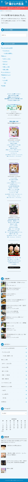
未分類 (3, 85)
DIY (5, 83)
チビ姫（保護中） (8, 53)
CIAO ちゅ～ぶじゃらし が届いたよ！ (15, 317)
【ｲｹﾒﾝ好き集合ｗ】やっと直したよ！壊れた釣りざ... (16, 335)
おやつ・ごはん (6, 58)
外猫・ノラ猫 (6, 66)
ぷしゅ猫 (5, 80)
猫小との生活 (13, 480)
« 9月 (2, 431)
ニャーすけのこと (6, 72)
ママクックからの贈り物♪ (12, 311)
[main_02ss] (14, 110)
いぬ (4, 77)
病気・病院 (5, 69)
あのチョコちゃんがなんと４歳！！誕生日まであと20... (16, 306)
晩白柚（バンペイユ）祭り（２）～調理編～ (16, 323)
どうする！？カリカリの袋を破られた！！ (16, 299)
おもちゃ (5, 61)
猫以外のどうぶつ (6, 75)
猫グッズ (5, 64)
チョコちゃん (6, 50)
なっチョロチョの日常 (7, 48)
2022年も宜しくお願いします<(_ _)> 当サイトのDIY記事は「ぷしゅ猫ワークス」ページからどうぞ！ (14, 8)
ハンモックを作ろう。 (11, 294)
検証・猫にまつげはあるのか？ (13, 288)
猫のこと (4, 56)
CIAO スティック (10, 328)
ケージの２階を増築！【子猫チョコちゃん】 (15, 283)
